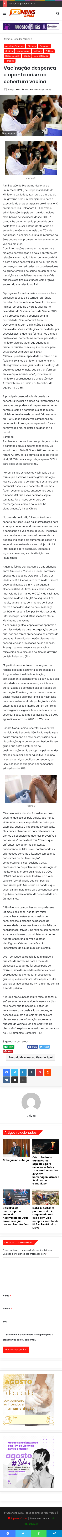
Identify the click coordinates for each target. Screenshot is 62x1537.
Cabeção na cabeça (16, 1160)
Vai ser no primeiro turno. (22, 3)
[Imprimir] (23, 1079)
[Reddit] (47, 1072)
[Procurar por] (57, 14)
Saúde (27, 56)
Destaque (44, 46)
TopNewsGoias (19, 1518)
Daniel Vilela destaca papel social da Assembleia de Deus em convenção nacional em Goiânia (16, 1216)
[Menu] (4, 14)
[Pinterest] (39, 1072)
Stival (11, 89)
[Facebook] (6, 1072)
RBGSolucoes (31, 1523)
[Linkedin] (23, 1072)
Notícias (38, 51)
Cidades (18, 39)
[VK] (6, 1079)
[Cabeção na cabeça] (16, 1148)
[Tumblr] (31, 1072)
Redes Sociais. (12, 56)
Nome (7, 1295)
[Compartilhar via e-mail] (14, 1079)
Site (5, 1321)
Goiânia (28, 39)
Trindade (9, 60)
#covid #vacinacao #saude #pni (32, 1057)
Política (49, 51)
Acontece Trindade (14, 46)
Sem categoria (41, 56)
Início (9, 39)
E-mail (7, 1308)
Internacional (23, 51)
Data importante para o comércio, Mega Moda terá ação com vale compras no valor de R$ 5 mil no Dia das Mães (45, 1217)
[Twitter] (14, 1072)
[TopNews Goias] (22, 13)
